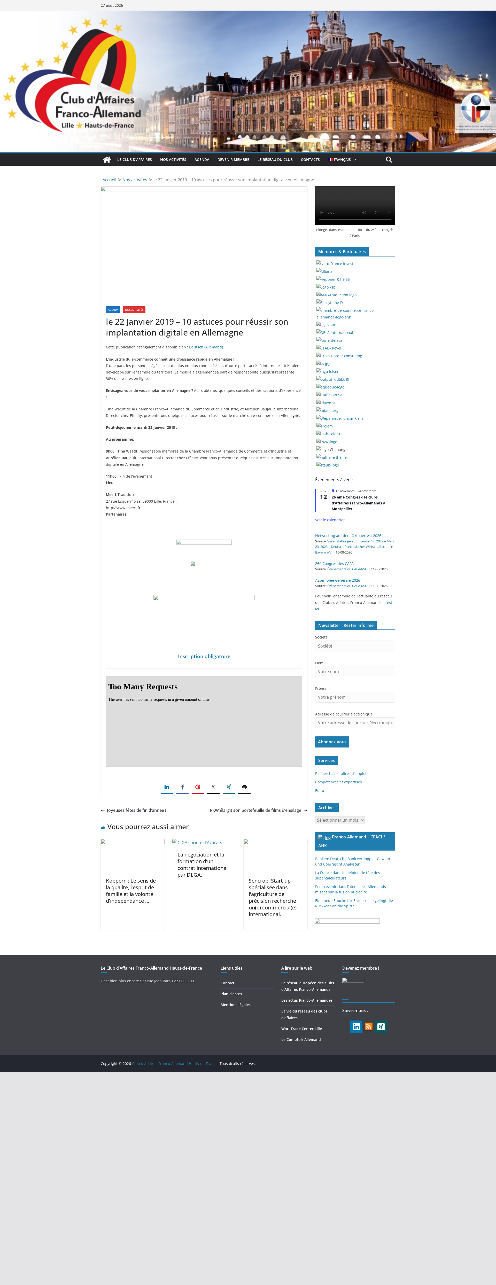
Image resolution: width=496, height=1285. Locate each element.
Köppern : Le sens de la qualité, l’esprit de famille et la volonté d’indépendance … (131, 890)
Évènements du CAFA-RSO (347, 569)
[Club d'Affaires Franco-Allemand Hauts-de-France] (248, 14)
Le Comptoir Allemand (301, 1039)
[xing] (381, 1027)
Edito (319, 790)
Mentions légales (236, 1004)
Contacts (310, 159)
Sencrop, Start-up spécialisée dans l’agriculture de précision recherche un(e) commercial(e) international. (273, 897)
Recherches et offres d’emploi (340, 773)
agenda (202, 159)
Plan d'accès (231, 993)
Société (321, 637)
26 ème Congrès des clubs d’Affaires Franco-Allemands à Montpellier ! (358, 503)
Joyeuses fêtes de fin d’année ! (136, 810)
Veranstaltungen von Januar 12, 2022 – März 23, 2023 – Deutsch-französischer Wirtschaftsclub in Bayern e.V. (354, 547)
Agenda (113, 309)
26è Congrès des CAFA (334, 563)
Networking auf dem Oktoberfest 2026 (348, 535)
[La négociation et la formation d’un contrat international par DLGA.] (197, 842)
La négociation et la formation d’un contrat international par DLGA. (202, 864)
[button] (354, 159)
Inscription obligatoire (204, 656)
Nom (319, 662)
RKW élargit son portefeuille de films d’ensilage (255, 810)
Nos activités (173, 159)
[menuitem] (339, 159)
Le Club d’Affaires (134, 159)
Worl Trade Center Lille (301, 1028)
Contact (228, 982)
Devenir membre (233, 159)
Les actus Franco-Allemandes (306, 1000)
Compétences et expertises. (339, 782)
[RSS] (368, 1024)
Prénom (322, 688)
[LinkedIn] (356, 1027)
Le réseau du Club (275, 159)
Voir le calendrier (330, 519)
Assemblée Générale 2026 (337, 580)
